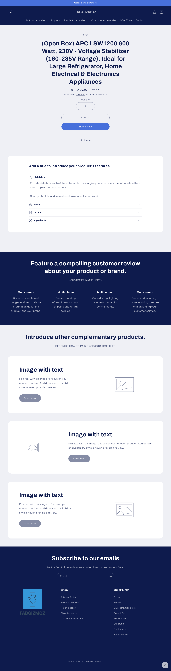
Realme (118, 602)
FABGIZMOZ (81, 661)
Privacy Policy (68, 597)
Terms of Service (70, 602)
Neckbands (120, 629)
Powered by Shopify (94, 661)
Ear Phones (120, 618)
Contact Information (72, 618)
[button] (11, 12)
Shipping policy (69, 613)
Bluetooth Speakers (125, 608)
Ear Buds (119, 624)
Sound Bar (119, 613)
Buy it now (85, 126)
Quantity (85, 100)
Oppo (117, 597)
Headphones (121, 634)
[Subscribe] (110, 576)
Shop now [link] (30, 398)
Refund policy (68, 608)
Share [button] (87, 140)
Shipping (80, 94)
